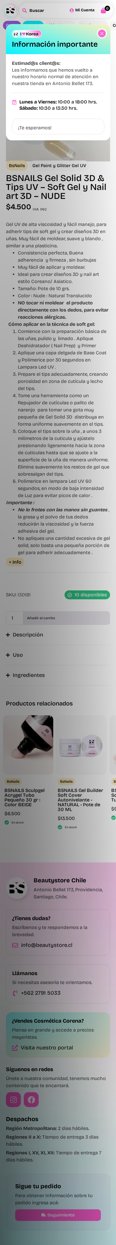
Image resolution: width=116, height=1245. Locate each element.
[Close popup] (102, 33)
